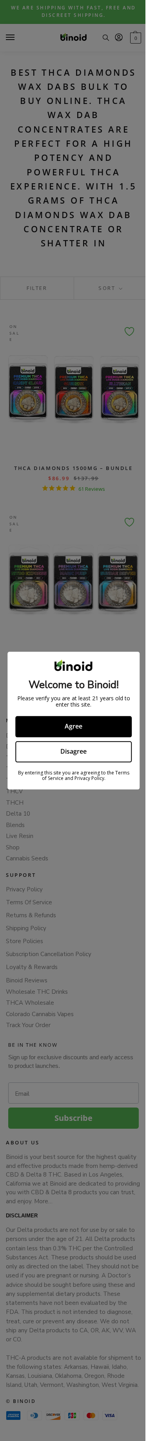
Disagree (73, 751)
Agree (73, 726)
